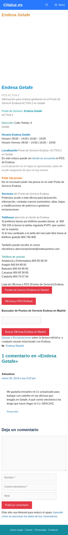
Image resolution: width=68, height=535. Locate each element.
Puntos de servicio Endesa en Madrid (27, 290)
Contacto (53, 529)
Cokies (29, 529)
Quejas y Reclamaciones (16, 337)
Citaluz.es (13, 5)
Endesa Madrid (15, 345)
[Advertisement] (34, 51)
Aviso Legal (16, 529)
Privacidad (40, 529)
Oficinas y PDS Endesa (19, 301)
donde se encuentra (43, 158)
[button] (46, 5)
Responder (12, 411)
